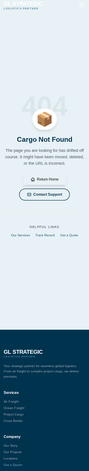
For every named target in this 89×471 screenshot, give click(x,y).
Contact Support (47, 194)
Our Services (20, 235)
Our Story (11, 445)
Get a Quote (69, 235)
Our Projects (13, 452)
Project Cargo (14, 414)
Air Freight (11, 401)
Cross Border (13, 421)
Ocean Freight (14, 408)
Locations (11, 458)
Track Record (45, 235)
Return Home (48, 179)
